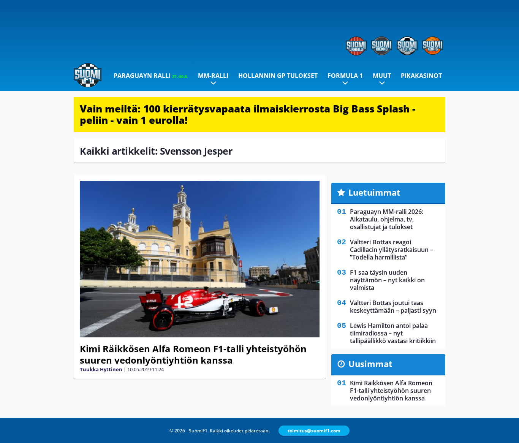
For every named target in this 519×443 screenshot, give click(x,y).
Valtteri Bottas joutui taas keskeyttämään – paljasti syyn (393, 307)
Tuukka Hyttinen (101, 369)
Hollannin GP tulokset (278, 75)
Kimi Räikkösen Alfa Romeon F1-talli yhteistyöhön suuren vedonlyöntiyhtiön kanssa (193, 354)
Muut (382, 75)
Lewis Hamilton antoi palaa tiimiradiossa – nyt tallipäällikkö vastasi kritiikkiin (393, 333)
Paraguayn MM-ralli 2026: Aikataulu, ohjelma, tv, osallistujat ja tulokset (386, 219)
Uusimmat (370, 363)
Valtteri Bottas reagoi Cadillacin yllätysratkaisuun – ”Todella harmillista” (391, 249)
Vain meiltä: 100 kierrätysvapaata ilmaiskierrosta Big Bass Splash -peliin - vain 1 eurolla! (247, 114)
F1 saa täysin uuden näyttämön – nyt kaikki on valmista (387, 280)
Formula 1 (345, 75)
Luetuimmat (374, 192)
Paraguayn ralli (151, 75)
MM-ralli (213, 75)
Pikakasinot (421, 75)
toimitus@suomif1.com (314, 430)
